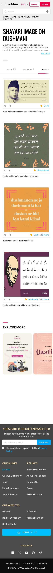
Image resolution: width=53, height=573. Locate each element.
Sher (11, 69)
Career (29, 488)
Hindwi (6, 511)
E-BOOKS (7, 19)
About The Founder (36, 475)
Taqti (4, 482)
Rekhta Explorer (34, 494)
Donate (34, 4)
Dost (36, 234)
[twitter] (19, 552)
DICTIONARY (24, 17)
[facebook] (12, 552)
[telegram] (40, 552)
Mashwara (33, 299)
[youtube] (26, 552)
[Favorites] (5, 106)
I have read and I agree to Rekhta (26, 449)
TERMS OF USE (28, 564)
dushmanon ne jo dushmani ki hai (18, 240)
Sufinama (31, 511)
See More (45, 53)
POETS (6, 17)
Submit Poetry (9, 494)
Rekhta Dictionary (11, 517)
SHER (13, 17)
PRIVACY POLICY (13, 564)
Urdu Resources (10, 488)
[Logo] (13, 4)
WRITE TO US (30, 532)
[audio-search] (47, 11)
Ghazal (28, 69)
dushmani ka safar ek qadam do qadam (20, 176)
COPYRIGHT (42, 564)
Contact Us (32, 482)
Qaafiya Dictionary (11, 475)
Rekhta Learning (34, 517)
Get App (45, 4)
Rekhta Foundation (36, 469)
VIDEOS (35, 17)
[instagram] (33, 552)
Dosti (46, 105)
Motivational (43, 170)
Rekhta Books (9, 524)
